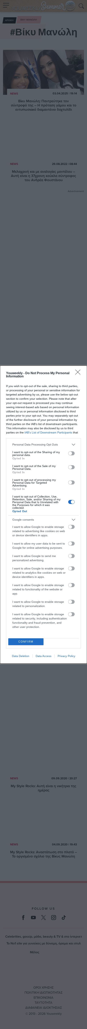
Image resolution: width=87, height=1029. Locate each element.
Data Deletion (20, 656)
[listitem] (43, 444)
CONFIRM (25, 641)
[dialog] (43, 515)
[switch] (71, 453)
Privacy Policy (66, 656)
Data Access (43, 656)
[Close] (79, 373)
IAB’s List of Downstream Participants (48, 432)
